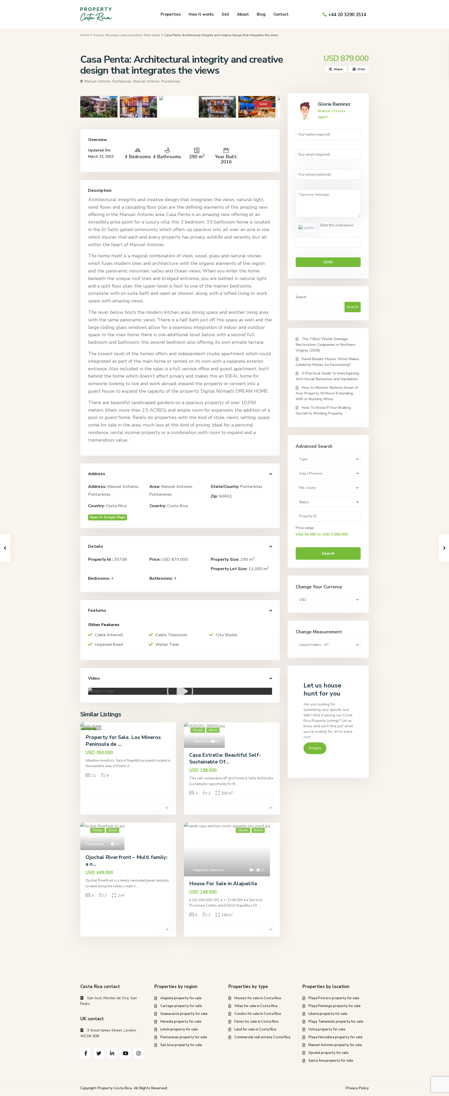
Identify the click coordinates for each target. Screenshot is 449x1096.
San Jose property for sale (181, 1045)
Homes (98, 35)
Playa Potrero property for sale (333, 998)
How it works (201, 14)
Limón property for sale (179, 1029)
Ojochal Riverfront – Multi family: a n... (126, 861)
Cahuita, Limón (204, 741)
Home (84, 35)
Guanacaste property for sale (184, 1013)
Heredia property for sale (180, 1021)
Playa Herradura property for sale (335, 1037)
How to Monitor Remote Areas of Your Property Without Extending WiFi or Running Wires (327, 393)
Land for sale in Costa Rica (255, 1029)
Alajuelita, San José (208, 870)
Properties (171, 14)
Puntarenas (251, 486)
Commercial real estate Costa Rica (262, 1037)
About (243, 14)
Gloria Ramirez (334, 104)
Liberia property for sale (327, 1013)
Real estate (152, 35)
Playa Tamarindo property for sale (335, 1021)
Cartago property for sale (181, 1006)
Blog (261, 14)
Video (94, 678)
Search (301, 297)
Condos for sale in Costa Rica (257, 1013)
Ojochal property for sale (328, 1052)
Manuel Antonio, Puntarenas (156, 81)
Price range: (305, 528)
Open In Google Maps (108, 517)
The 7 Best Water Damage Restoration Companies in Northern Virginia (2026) (325, 344)
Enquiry (315, 747)
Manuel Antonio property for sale (335, 1045)
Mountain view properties (123, 35)
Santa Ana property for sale (330, 1060)
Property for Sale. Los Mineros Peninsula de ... (123, 741)
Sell (225, 14)
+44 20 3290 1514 (347, 15)
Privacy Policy (357, 1088)
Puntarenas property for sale (183, 1037)
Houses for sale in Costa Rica (257, 998)
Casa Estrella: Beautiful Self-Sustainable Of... (225, 758)
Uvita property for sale (326, 1029)
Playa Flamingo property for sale (334, 1006)
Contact (281, 14)
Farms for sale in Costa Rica (256, 1021)
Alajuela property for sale (181, 998)
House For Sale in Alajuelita (223, 883)
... (131, 766)
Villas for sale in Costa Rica (256, 1006)
